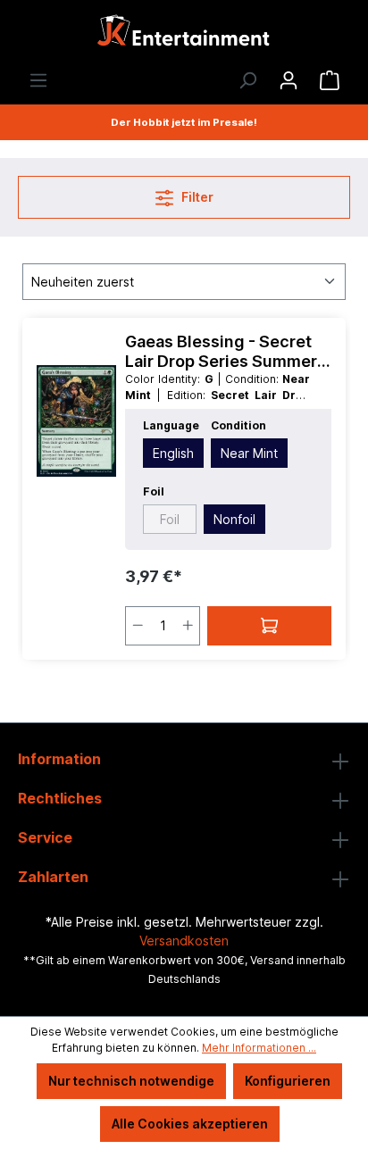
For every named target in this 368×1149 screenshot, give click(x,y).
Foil (170, 519)
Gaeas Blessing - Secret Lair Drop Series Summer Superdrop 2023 (221, 351)
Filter (196, 196)
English (173, 453)
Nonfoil (234, 519)
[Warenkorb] (329, 80)
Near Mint (249, 453)
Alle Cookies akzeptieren (190, 1123)
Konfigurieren (287, 1080)
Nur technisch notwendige (131, 1080)
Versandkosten (184, 940)
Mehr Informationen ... (259, 1047)
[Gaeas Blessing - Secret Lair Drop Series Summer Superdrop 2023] (76, 421)
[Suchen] (247, 80)
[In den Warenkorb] (269, 625)
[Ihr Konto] (288, 80)
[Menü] (38, 80)
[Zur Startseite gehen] (184, 35)
